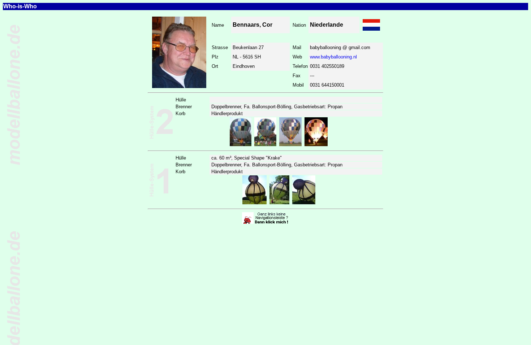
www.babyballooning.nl (333, 57)
